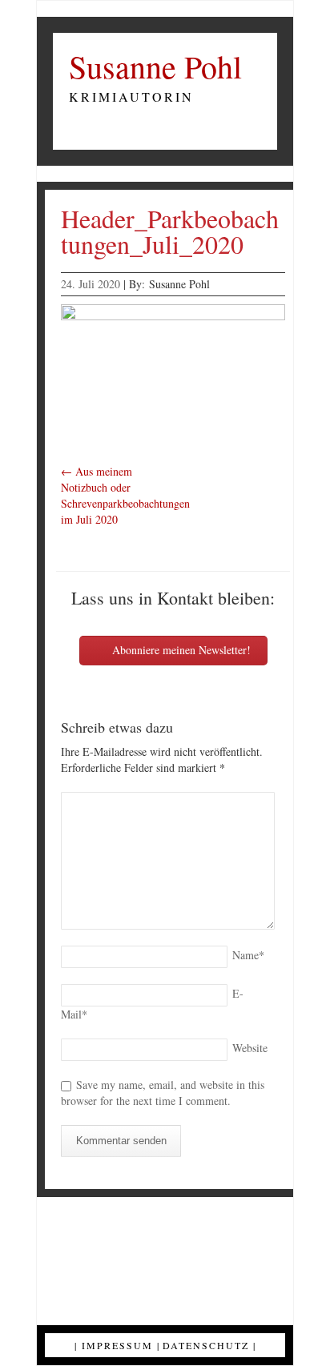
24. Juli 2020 (90, 283)
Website (250, 1047)
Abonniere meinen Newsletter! (180, 649)
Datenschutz (206, 1345)
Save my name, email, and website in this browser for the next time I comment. (162, 1092)
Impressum (117, 1345)
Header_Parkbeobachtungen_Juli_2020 (170, 231)
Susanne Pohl (155, 66)
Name (248, 954)
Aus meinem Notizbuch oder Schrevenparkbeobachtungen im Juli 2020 (125, 495)
